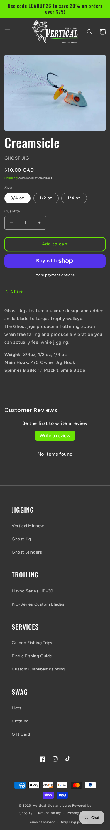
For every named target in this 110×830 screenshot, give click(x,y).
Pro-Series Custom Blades (38, 604)
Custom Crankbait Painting (38, 669)
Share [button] (17, 291)
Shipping (11, 178)
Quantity (12, 211)
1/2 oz (46, 198)
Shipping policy (74, 822)
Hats (16, 708)
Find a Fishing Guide (32, 655)
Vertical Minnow (28, 525)
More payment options (55, 275)
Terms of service (41, 822)
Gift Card (21, 734)
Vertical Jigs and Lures (52, 805)
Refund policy (49, 813)
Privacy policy (79, 813)
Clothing (20, 721)
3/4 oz (17, 198)
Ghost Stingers (27, 552)
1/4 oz (74, 198)
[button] (7, 31)
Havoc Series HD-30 (32, 591)
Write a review (55, 435)
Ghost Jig (21, 539)
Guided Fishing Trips (32, 642)
